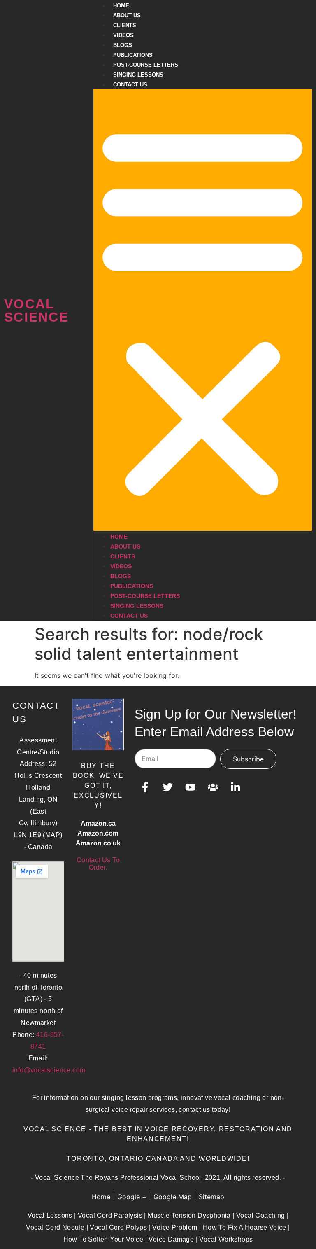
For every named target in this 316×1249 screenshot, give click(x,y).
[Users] (212, 787)
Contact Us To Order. (98, 864)
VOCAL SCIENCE (36, 310)
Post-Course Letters (145, 65)
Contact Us (130, 85)
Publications (133, 55)
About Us (127, 15)
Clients (124, 25)
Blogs (122, 45)
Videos (123, 35)
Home (121, 5)
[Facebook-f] (145, 787)
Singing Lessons (138, 75)
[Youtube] (190, 787)
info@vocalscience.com (48, 1070)
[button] (202, 310)
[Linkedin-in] (235, 787)
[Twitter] (167, 787)
